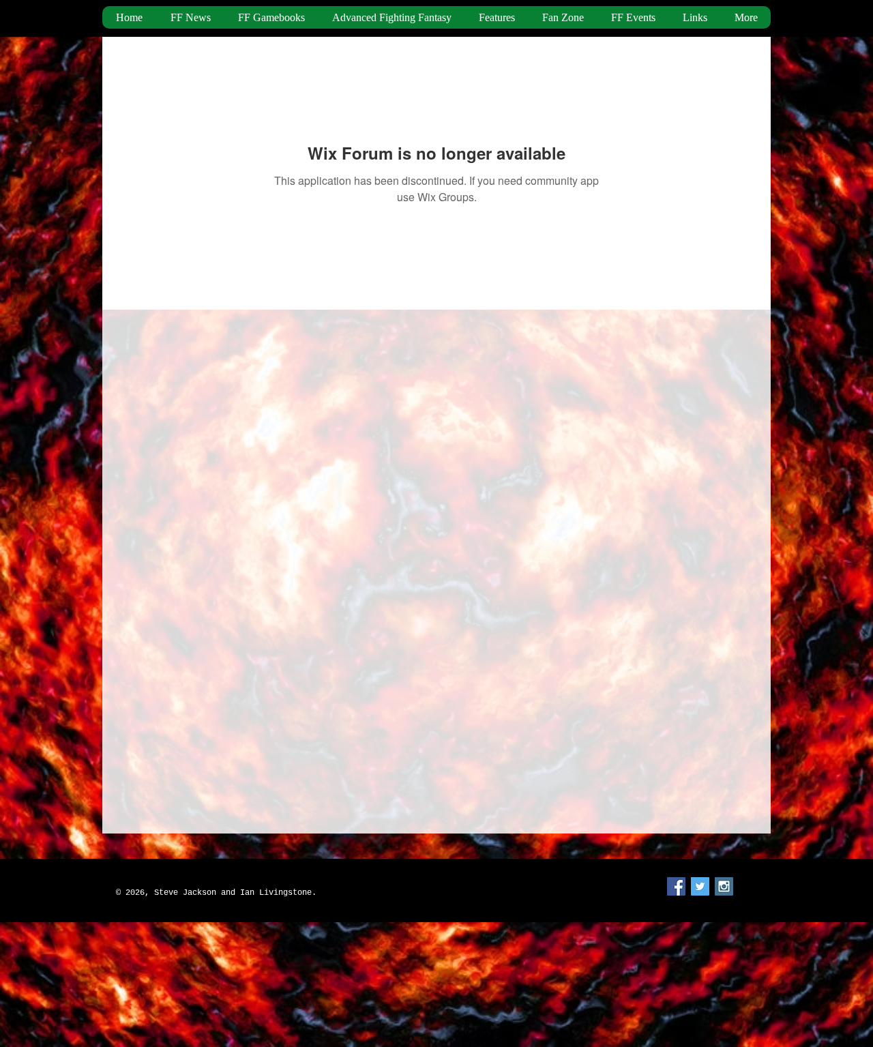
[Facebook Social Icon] (676, 886)
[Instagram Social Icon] (724, 886)
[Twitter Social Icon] (700, 886)
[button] (496, 17)
